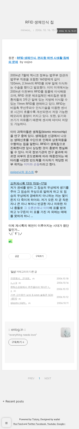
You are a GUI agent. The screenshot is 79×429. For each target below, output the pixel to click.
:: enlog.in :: (17, 329)
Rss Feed (18, 424)
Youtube (51, 424)
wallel (57, 419)
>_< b (13, 282)
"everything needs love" (22, 334)
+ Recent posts (13, 401)
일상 (13, 271)
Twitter (31, 424)
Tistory (35, 419)
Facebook (41, 424)
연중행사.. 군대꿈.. (20, 278)
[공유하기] (22, 256)
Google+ (61, 424)
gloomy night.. (18, 302)
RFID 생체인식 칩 (39, 22)
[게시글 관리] (27, 256)
